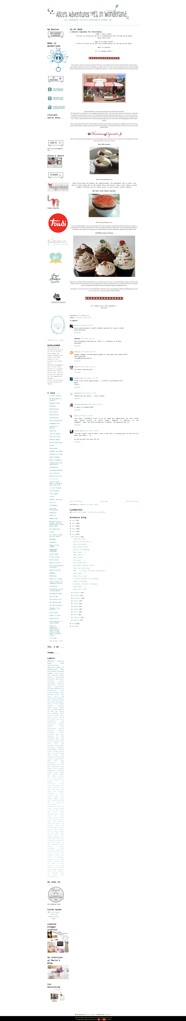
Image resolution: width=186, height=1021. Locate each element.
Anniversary (51, 723)
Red (48, 833)
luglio (76, 603)
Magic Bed (51, 821)
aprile (76, 612)
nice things (59, 753)
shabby (56, 797)
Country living (52, 759)
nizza (56, 772)
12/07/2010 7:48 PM (91, 431)
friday (62, 787)
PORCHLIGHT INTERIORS (53, 550)
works (57, 694)
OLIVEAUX (53, 539)
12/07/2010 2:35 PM (89, 393)
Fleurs (49, 810)
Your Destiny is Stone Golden (55, 622)
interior (61, 685)
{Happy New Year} (79, 539)
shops (62, 797)
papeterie (61, 869)
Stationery (56, 766)
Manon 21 (53, 515)
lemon (49, 791)
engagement (51, 770)
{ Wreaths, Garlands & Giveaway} (85, 584)
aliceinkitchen (52, 692)
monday (49, 867)
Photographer (52, 749)
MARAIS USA (53, 518)
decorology (53, 448)
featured (55, 787)
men (57, 865)
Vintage (55, 751)
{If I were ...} (79, 560)
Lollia (49, 819)
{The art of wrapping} (81, 549)
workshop (54, 800)
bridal (62, 844)
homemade (61, 857)
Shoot (57, 833)
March (49, 823)
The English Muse (56, 593)
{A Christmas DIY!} (80, 563)
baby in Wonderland (55, 668)
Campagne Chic (55, 423)
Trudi (49, 751)
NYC (63, 764)
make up (55, 863)
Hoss (58, 764)
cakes (58, 785)
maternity (50, 865)
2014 (74, 523)
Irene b (77, 367)
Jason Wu (51, 816)
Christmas (51, 671)
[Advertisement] (104, 486)
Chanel (61, 732)
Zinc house (60, 838)
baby (62, 669)
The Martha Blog (55, 602)
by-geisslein (54, 418)
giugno (76, 606)
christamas (51, 719)
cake (62, 744)
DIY (63, 688)
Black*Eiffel (54, 415)
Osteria (49, 829)
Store (62, 835)
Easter (61, 704)
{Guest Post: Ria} (79, 589)
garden (61, 751)
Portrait (50, 831)
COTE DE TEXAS (55, 439)
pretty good (54, 554)
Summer (50, 673)
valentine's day (55, 721)
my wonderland (55, 529)
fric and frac (55, 473)
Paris (62, 780)
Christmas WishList (55, 747)
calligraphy (51, 848)
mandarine (53, 513)
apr (63, 840)
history (49, 857)
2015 (74, 520)
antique (50, 694)
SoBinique (53, 576)
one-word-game (51, 869)
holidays (50, 740)
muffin (62, 793)
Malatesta (61, 821)
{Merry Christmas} (79, 544)
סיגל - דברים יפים (56, 641)
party (56, 707)
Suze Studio (90, 1014)
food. (62, 854)
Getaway (50, 736)
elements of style (56, 454)
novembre (77, 592)
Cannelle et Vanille (54, 427)
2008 (74, 626)
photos (61, 700)
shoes (62, 715)
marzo (76, 614)
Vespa (49, 838)
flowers (50, 677)
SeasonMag (50, 738)
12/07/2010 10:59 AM (87, 352)
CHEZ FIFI (53, 431)
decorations (51, 728)
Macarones (61, 778)
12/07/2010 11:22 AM (87, 367)
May (63, 823)
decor (62, 681)
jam (54, 789)
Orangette (53, 542)
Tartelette (53, 586)
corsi (49, 709)
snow (49, 774)
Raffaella (77, 393)
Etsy (49, 696)
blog (62, 726)
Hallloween (50, 814)
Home (49, 663)
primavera (61, 871)
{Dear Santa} (77, 557)
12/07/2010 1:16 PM (90, 378)
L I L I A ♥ (54, 479)
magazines (50, 793)
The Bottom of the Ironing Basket (56, 590)
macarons (61, 791)
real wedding (52, 713)
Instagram (50, 679)
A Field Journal (55, 396)
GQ (53, 810)
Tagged (49, 837)
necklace (61, 867)
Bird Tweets (54, 412)
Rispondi (77, 332)
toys (56, 876)
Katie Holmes (60, 818)
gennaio (77, 620)
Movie (49, 744)
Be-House (53, 406)
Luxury (54, 778)
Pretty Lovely (55, 557)
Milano (49, 780)
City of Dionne (55, 434)
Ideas (62, 713)
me (53, 753)
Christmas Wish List (55, 734)
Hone (56, 814)
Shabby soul (78, 378)
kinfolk (49, 861)
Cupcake (55, 808)
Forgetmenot (54, 467)
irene (57, 740)
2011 (74, 531)
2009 (74, 623)
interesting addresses (55, 698)
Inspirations (52, 690)
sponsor (55, 774)
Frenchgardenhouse (56, 470)
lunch (54, 791)
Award (62, 723)
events (49, 787)
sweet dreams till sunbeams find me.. (56, 582)
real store (60, 795)
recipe (57, 745)
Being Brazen (54, 409)
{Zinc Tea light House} (81, 568)
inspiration (59, 677)
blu (63, 842)
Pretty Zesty (79, 431)
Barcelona (60, 757)
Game (57, 810)
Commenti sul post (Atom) (89, 504)
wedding (54, 675)
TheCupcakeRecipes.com (105, 222)
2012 (74, 529)
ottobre (77, 595)
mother (49, 772)
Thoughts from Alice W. (55, 609)
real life (51, 702)
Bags (62, 742)
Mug (63, 825)
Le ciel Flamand (55, 488)
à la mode (53, 638)
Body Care (60, 806)
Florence (50, 725)
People (49, 726)
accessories (51, 840)
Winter (62, 783)
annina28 (58, 840)
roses (62, 772)
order (113, 282)
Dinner (61, 759)
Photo (50, 661)
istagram (50, 859)
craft (62, 785)
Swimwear (50, 781)
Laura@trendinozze (81, 404)
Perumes (61, 829)
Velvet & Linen (55, 615)
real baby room (55, 755)
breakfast (55, 844)
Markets (61, 725)
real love (59, 696)
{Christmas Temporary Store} (83, 565)
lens (48, 863)
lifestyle (54, 700)
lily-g (52, 496)
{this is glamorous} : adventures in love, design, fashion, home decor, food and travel (55, 630)
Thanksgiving (56, 837)
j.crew (57, 859)
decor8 (52, 445)
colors (49, 852)
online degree (56, 916)
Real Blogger (59, 831)
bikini (58, 842)
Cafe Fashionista (56, 420)
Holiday (61, 675)
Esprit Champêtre (56, 460)
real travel (59, 711)
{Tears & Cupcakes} (80, 581)
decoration (51, 685)
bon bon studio (53, 715)
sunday (62, 799)
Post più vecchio (132, 501)
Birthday (50, 688)
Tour (62, 837)
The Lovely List (55, 599)
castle (62, 848)
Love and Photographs (54, 509)
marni (62, 863)
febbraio (77, 617)
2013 (74, 526)
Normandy (56, 780)
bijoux (53, 842)
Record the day (55, 570)
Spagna (49, 835)
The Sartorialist (56, 605)
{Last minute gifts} (80, 547)
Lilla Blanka (54, 491)
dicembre (77, 537)
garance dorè (59, 856)
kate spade (60, 789)
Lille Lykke (54, 494)
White (62, 707)
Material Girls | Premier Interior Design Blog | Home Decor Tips (56, 524)
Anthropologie (51, 804)
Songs (62, 833)
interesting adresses (52, 666)
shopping (56, 742)
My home (60, 736)
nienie (52, 532)
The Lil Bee (54, 596)
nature (55, 867)
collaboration (59, 850)
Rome (52, 833)
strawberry (51, 757)
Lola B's (53, 502)
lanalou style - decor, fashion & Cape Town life (56, 483)
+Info (104, 1019)
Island (62, 814)
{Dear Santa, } (78, 555)
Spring (61, 717)
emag (57, 854)
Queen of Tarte (55, 563)
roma (48, 873)
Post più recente (76, 501)
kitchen (55, 709)
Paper (55, 829)
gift (49, 700)
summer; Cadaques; (53, 799)
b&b (48, 842)
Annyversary (60, 802)
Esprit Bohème (55, 457)
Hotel (49, 717)
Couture (49, 808)
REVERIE (52, 573)
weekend (61, 730)
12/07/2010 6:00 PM (95, 404)
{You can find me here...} (83, 541)
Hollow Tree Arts (56, 476)
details (61, 728)
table (62, 875)
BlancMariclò (51, 806)
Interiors (60, 683)
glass (49, 753)
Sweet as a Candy (56, 579)
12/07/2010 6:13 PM (85, 416)
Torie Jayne (54, 612)
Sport (56, 835)
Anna (76, 416)
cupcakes (79, 317)
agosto (76, 601)
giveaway (50, 681)
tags (48, 800)
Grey (55, 812)
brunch (49, 785)
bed (56, 744)
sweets (55, 875)
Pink (49, 766)
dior (58, 852)
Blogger (107, 1014)
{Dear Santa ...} (79, 552)
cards (55, 768)
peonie (49, 871)
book (48, 844)
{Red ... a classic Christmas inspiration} (89, 571)
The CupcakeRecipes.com (105, 179)
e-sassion (50, 854)
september (55, 873)
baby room (60, 738)
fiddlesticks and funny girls (56, 463)
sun (48, 875)
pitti (49, 742)
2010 (74, 534)
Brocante (50, 732)
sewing (62, 873)
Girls (49, 778)
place (54, 871)
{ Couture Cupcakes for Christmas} (86, 578)
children (61, 706)
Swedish (61, 749)
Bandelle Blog (55, 403)
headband (61, 770)
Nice (62, 690)
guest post (87, 317)
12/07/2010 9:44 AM (86, 325)
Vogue (53, 838)
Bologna (60, 671)
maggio (76, 609)
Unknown (77, 352)
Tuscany (50, 706)
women (62, 774)
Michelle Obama (53, 825)
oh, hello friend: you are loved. (56, 535)
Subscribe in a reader (55, 340)
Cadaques (61, 776)
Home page (104, 501)
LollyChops (53, 505)
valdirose (58, 702)
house (49, 707)
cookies (61, 768)
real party (60, 719)
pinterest (50, 795)
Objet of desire (58, 827)
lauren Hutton (59, 861)
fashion (60, 661)
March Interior (56, 823)
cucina (54, 852)
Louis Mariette (58, 819)
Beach (62, 745)
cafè (54, 785)
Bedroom (54, 776)
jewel (62, 740)
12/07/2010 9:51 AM (87, 338)
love (62, 694)
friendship (51, 683)
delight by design (56, 451)
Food (62, 663)
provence (50, 730)
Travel (61, 692)
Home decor (60, 679)
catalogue (50, 850)
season (49, 797)
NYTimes (49, 827)
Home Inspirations (55, 687)
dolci (62, 852)
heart (49, 789)
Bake (48, 776)
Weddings (58, 688)
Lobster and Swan (56, 499)
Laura (76, 325)
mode (62, 865)
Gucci (62, 812)
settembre (77, 598)
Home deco (52, 761)
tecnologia (50, 876)
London (55, 717)
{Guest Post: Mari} (80, 576)
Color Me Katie (55, 437)
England (61, 808)
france (56, 673)
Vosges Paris (54, 618)
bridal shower (55, 846)
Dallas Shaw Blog (56, 442)
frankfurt (50, 856)
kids (62, 859)
